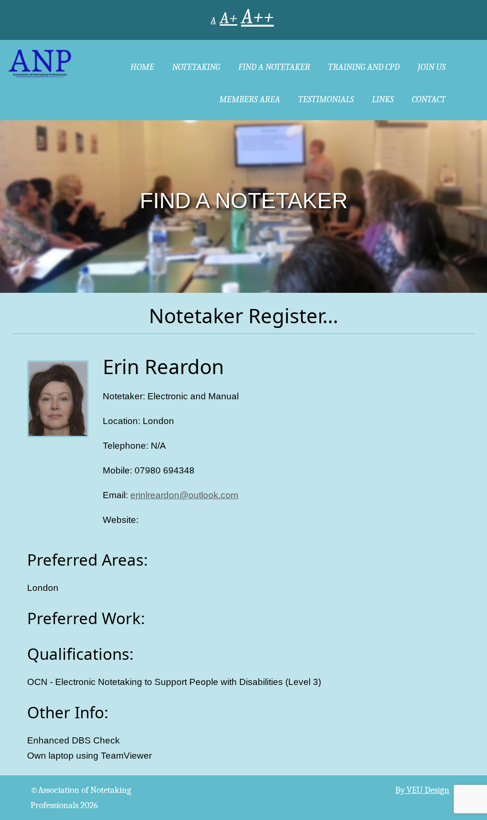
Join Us (432, 67)
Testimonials (326, 99)
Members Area (249, 99)
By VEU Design (422, 790)
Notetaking (196, 67)
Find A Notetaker (274, 67)
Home (142, 67)
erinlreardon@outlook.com (184, 495)
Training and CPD (363, 67)
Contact (429, 99)
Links (383, 99)
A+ (228, 18)
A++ (257, 17)
